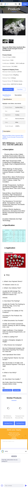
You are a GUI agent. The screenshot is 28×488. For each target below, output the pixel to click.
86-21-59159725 (23, 1)
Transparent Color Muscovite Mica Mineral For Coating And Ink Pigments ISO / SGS (20, 417)
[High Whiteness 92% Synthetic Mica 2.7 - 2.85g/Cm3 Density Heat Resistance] (8, 408)
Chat (25, 4)
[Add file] (2, 485)
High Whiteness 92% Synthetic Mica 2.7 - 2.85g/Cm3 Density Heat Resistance (8, 417)
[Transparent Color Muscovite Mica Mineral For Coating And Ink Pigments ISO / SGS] (20, 408)
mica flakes (17, 390)
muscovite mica (7, 390)
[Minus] (26, 451)
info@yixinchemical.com (8, 1)
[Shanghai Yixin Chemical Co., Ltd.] (6, 4)
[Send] (26, 485)
